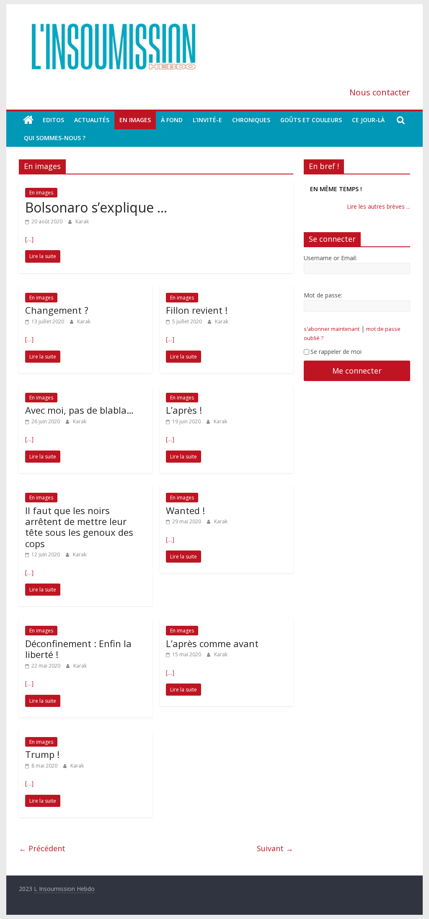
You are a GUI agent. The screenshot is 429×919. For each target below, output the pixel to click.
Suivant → (275, 848)
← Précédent (42, 848)
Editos (53, 120)
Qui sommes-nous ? (54, 138)
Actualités (91, 120)
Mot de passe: (323, 295)
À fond (172, 120)
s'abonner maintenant (331, 329)
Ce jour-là (368, 120)
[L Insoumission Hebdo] (28, 120)
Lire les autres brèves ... (378, 206)
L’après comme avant (212, 643)
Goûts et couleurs (311, 120)
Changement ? (56, 310)
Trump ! (42, 754)
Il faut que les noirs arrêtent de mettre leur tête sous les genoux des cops (79, 527)
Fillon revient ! (196, 310)
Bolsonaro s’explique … (96, 207)
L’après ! (184, 410)
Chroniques (251, 120)
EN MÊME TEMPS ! (336, 189)
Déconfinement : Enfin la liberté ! (78, 648)
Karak (82, 221)
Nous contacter (379, 92)
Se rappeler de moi (336, 352)
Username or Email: (330, 258)
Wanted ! (185, 510)
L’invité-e (207, 120)
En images (135, 120)
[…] (29, 239)
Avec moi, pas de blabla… (79, 410)
